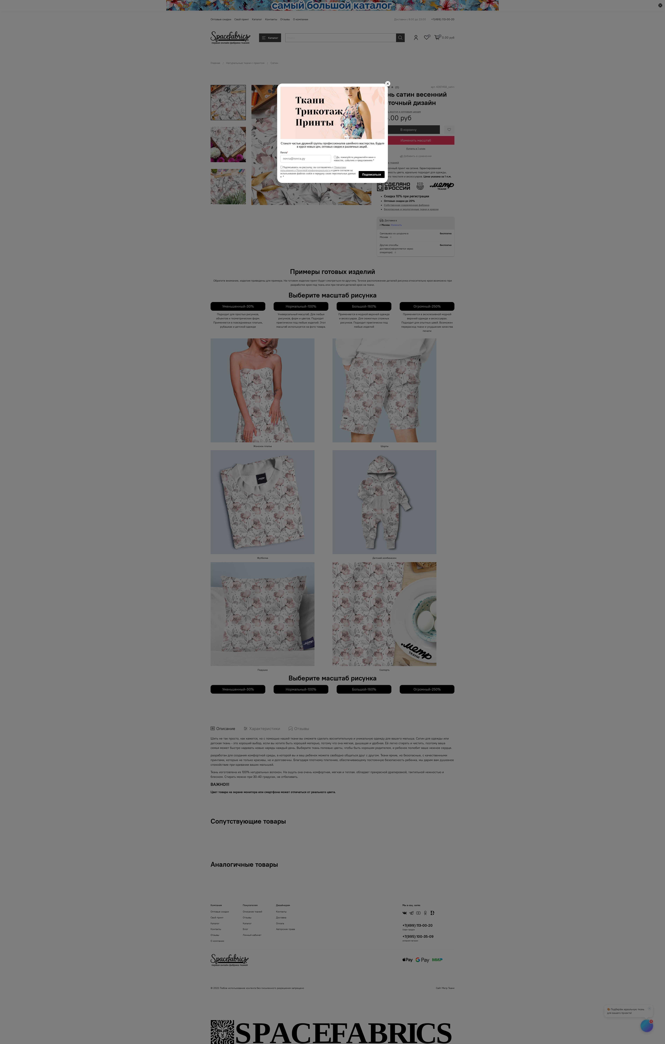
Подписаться (371, 174)
